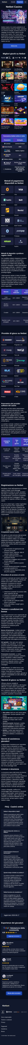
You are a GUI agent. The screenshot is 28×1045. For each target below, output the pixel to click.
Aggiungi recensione (14, 936)
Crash (16, 57)
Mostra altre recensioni (14, 993)
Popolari (3, 57)
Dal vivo (10, 58)
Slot (23, 57)
